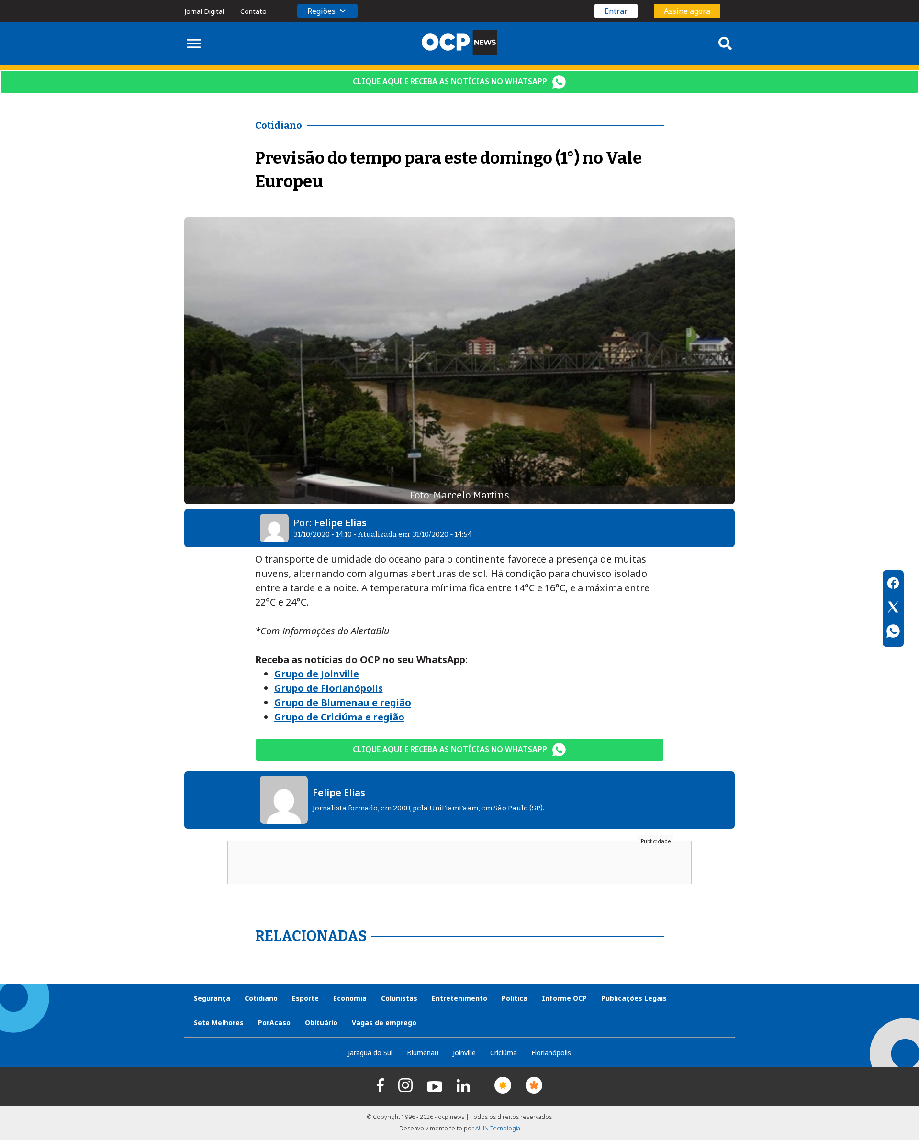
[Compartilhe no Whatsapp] (893, 632)
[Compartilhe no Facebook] (893, 584)
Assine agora (687, 11)
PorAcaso (274, 1022)
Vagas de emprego (384, 1022)
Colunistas (399, 998)
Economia (350, 998)
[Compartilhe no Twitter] (893, 608)
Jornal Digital (204, 11)
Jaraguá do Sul (370, 1052)
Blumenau (422, 1052)
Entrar (616, 11)
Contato (253, 11)
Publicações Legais (634, 998)
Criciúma (503, 1052)
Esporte (305, 998)
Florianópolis (551, 1052)
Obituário (321, 1022)
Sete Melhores (219, 1022)
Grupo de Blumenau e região (342, 702)
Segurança (212, 998)
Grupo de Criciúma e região (339, 716)
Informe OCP (564, 998)
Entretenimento (459, 998)
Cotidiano (261, 998)
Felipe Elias (340, 522)
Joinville (464, 1052)
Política (514, 998)
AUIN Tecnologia (497, 1128)
